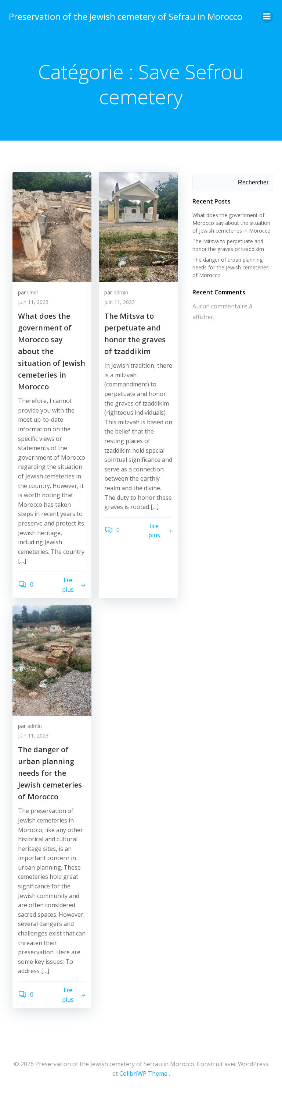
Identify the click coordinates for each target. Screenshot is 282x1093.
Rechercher (253, 182)
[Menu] (267, 16)
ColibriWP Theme (143, 1073)
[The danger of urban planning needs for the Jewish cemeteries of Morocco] (51, 660)
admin (120, 292)
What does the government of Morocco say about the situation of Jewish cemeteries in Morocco (231, 223)
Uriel (32, 292)
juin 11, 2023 (33, 301)
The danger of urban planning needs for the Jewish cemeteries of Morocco (230, 267)
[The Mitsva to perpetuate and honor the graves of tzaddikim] (138, 226)
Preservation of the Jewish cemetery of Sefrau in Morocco (125, 16)
